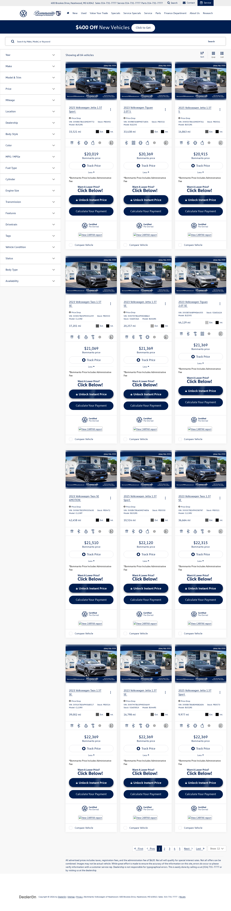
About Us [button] (195, 13)
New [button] (75, 13)
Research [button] (208, 13)
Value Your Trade (99, 13)
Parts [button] (158, 13)
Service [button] (148, 13)
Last (199, 848)
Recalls (182, 896)
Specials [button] (115, 13)
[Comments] (111, 143)
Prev (151, 848)
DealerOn (62, 896)
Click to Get (143, 27)
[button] (113, 81)
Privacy (79, 896)
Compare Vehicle (84, 244)
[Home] (68, 13)
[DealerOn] (27, 896)
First (139, 848)
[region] (91, 180)
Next (188, 848)
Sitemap (71, 896)
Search (211, 41)
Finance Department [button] (175, 13)
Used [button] (83, 13)
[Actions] (110, 109)
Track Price (94, 165)
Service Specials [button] (132, 13)
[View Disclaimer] (100, 142)
